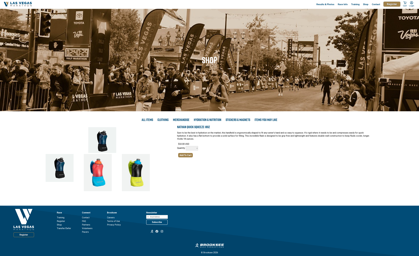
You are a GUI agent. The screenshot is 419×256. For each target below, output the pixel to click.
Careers (111, 217)
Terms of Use (113, 221)
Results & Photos (325, 4)
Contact (86, 217)
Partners (86, 225)
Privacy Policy (114, 225)
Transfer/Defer (64, 228)
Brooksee (208, 252)
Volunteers (87, 228)
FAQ (84, 221)
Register (392, 4)
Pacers (85, 232)
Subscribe (157, 222)
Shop (365, 4)
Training (60, 217)
